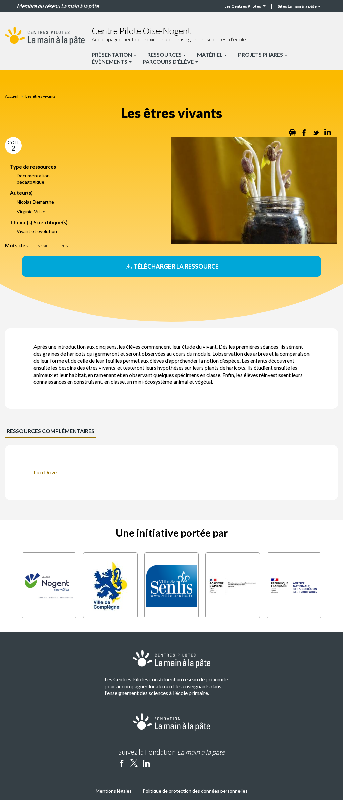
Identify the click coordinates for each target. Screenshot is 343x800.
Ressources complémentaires (50, 430)
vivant (44, 245)
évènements (110, 61)
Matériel (210, 54)
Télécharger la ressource (176, 266)
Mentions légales (114, 791)
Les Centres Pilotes (242, 6)
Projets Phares (261, 54)
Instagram (158, 763)
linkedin (146, 763)
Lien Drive (45, 472)
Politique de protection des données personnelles (195, 791)
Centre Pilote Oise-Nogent (141, 30)
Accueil (11, 96)
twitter (134, 763)
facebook (121, 763)
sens (63, 245)
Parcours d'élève (169, 61)
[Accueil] (45, 36)
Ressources (165, 54)
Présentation (112, 54)
